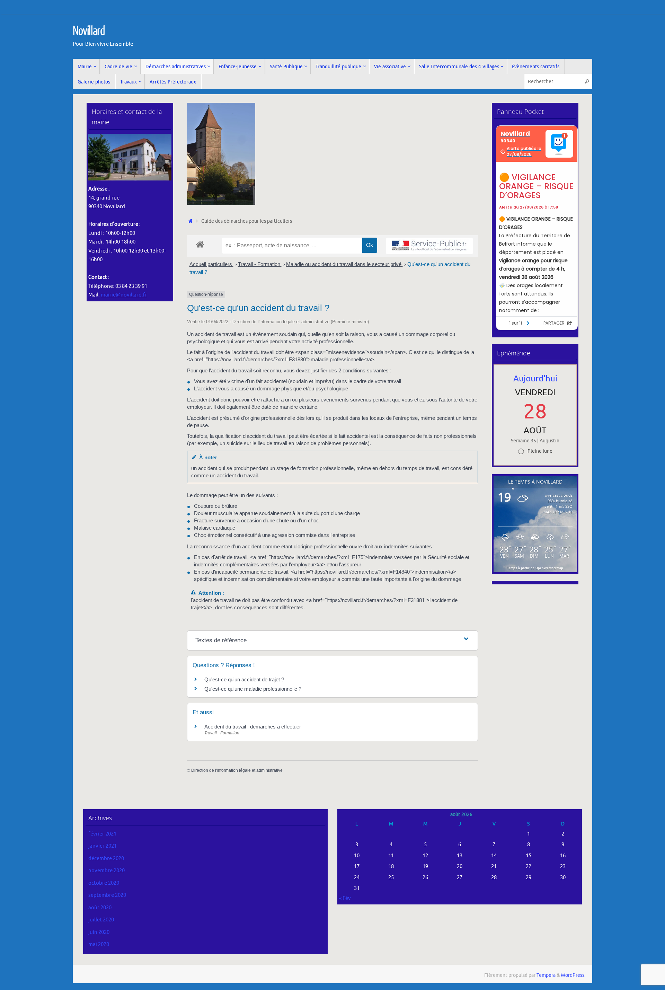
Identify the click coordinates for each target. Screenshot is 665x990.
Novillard (89, 31)
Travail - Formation (260, 264)
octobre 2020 (103, 883)
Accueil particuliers (211, 264)
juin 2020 (98, 932)
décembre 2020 (106, 858)
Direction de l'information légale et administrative (237, 770)
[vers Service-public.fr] (429, 246)
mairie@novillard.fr (124, 295)
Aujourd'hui (535, 378)
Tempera (546, 975)
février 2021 (102, 834)
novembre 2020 (106, 870)
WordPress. (573, 975)
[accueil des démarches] (200, 244)
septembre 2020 (107, 895)
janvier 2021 (102, 846)
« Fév (345, 898)
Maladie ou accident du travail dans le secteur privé (344, 264)
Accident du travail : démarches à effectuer (252, 727)
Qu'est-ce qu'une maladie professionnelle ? (252, 689)
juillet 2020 (101, 920)
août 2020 (100, 907)
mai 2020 (98, 944)
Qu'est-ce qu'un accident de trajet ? (244, 679)
